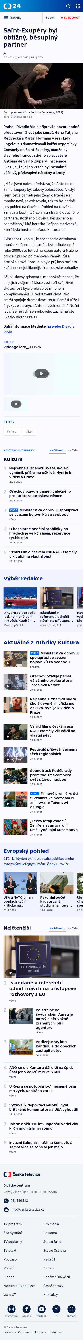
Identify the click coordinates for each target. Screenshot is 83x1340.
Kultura (12, 431)
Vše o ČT (10, 1294)
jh (5, 53)
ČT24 (29, 431)
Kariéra (48, 1268)
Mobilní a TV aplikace (19, 1285)
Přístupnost (56, 1332)
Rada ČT (49, 1259)
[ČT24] (12, 6)
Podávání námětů (56, 1277)
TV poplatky (13, 1241)
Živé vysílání (13, 1232)
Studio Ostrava (54, 1250)
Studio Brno (52, 1241)
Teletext (10, 1250)
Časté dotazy (53, 1285)
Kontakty (50, 1294)
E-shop (9, 1277)
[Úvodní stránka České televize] (22, 1174)
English (8, 1332)
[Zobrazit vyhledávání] (68, 6)
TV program (13, 1224)
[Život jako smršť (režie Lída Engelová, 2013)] (41, 86)
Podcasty (10, 1259)
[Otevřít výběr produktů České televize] (78, 6)
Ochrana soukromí (30, 1332)
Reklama (50, 1232)
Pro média (51, 1224)
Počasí (9, 1268)
